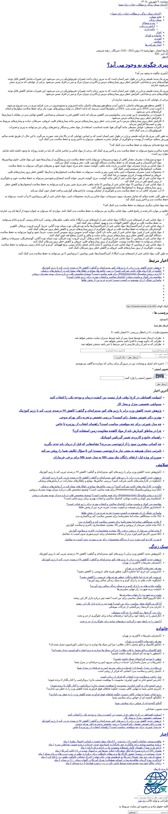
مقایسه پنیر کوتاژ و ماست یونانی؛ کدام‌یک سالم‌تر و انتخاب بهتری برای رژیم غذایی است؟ (113, 277)
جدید (165, 709)
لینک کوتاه (162, 306)
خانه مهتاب (155, 16)
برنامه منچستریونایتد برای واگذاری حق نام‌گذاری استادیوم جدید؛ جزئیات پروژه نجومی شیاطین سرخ (108, 744)
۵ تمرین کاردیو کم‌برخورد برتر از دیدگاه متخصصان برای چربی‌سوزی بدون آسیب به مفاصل (113, 539)
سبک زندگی (155, 20)
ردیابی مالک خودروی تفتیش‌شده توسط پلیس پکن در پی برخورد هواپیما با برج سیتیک (116, 763)
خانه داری (149, 29)
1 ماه (66, 741)
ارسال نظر (133, 357)
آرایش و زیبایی (147, 26)
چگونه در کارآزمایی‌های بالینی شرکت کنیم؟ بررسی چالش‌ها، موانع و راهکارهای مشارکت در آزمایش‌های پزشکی (101, 270)
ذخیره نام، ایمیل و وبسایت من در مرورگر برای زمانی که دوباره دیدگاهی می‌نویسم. (119, 363)
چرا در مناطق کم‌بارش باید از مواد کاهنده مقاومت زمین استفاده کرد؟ (117, 430)
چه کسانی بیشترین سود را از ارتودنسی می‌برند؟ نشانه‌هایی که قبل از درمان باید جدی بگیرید (102, 444)
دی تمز (142, 800)
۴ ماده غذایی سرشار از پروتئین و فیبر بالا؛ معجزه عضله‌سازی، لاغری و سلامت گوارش (115, 530)
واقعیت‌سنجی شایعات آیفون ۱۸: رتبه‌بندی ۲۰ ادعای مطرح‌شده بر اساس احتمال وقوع (115, 741)
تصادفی (150, 709)
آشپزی (157, 38)
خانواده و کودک (153, 35)
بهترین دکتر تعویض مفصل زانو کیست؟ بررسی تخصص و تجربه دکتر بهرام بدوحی (110, 417)
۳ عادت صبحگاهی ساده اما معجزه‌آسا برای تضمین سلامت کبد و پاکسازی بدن (119, 521)
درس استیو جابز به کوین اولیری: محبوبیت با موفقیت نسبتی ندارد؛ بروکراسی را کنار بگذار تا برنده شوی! (106, 685)
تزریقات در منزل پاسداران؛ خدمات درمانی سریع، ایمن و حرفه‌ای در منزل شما (119, 667)
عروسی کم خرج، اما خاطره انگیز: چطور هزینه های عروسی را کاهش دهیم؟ (120, 577)
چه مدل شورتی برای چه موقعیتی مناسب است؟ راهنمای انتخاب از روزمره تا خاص (108, 424)
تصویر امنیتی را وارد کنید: (138, 378)
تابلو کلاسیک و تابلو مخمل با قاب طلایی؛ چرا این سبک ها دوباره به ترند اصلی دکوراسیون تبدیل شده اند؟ (106, 650)
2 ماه (44, 757)
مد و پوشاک (148, 23)
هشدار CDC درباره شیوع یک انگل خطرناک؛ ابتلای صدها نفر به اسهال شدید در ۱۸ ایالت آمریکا (111, 750)
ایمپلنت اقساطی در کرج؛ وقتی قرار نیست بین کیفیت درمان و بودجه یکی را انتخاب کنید (105, 397)
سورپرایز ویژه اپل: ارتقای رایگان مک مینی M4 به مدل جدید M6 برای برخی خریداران (107, 457)
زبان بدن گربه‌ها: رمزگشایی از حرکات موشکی (136, 612)
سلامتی (157, 41)
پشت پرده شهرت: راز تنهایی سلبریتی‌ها (140, 594)
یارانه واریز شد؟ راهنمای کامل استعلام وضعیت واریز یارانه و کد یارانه (124, 747)
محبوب (158, 709)
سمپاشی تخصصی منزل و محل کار (139, 404)
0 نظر (165, 56)
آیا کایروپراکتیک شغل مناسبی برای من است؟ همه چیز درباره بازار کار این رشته (118, 603)
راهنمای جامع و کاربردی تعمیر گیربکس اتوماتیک (131, 437)
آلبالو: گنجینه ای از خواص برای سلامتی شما (138, 703)
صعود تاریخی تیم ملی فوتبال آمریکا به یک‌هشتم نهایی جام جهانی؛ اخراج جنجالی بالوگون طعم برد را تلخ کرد (104, 757)
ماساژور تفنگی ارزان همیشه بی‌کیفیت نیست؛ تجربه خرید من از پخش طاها (121, 280)
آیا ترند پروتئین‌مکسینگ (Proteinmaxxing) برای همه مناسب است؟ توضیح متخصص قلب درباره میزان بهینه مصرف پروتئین (96, 273)
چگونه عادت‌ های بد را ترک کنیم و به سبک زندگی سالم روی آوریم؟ (125, 586)
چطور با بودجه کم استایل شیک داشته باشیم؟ (137, 659)
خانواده (162, 628)
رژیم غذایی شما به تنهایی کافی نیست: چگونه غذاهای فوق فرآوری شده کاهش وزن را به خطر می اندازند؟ (105, 694)
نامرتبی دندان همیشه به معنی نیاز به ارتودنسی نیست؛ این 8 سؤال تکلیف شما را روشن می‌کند (101, 450)
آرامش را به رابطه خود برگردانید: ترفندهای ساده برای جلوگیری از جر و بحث (120, 621)
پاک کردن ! (120, 357)
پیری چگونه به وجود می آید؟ (137, 65)
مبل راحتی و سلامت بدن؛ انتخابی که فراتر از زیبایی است (131, 676)
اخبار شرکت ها (153, 44)
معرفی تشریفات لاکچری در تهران (143, 568)
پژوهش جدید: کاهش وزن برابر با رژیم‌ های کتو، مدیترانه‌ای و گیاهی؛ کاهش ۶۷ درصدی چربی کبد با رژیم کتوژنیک (101, 267)
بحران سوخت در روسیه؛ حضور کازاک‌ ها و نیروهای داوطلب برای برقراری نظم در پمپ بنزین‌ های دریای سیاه (103, 753)
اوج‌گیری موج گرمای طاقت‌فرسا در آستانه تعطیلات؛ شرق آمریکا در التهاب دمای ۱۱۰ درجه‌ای (111, 760)
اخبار (158, 32)
